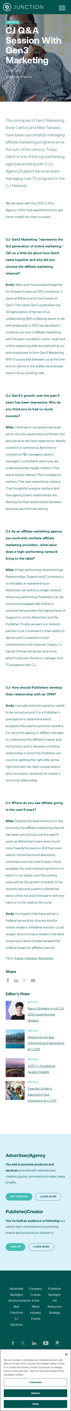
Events (19, 958)
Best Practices (16, 1309)
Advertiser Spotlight (16, 1292)
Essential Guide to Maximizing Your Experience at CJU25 (42, 1094)
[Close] (66, 1354)
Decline (35, 1393)
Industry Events (35, 1315)
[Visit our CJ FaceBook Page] (13, 1343)
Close (35, 1403)
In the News (35, 1303)
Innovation (31, 958)
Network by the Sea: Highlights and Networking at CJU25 (46, 1043)
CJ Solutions (16, 1322)
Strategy (54, 1312)
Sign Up (15, 1247)
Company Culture (35, 1292)
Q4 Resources (55, 1303)
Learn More (48, 1197)
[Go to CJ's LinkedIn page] (34, 1343)
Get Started (19, 1197)
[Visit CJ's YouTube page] (46, 1343)
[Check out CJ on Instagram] (57, 1343)
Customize (35, 1382)
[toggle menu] (62, 7)
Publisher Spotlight (54, 1292)
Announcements (16, 1300)
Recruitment (45, 958)
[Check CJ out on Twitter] (23, 1343)
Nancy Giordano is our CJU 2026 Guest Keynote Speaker (46, 1014)
